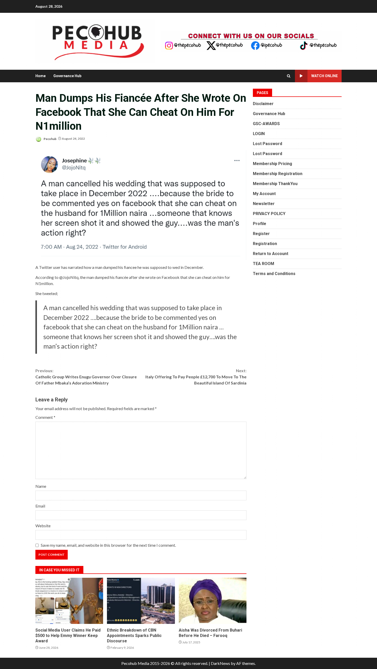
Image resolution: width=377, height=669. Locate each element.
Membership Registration (277, 173)
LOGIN (259, 133)
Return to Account (270, 253)
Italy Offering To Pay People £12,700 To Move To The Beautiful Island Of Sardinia (195, 376)
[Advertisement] (251, 40)
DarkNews (220, 663)
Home (40, 76)
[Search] (288, 76)
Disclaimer (263, 103)
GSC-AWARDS (266, 123)
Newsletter (264, 203)
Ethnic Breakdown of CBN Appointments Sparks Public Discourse (141, 601)
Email (40, 505)
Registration (265, 243)
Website (43, 525)
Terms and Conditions (274, 273)
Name (40, 486)
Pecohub (49, 138)
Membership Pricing (272, 163)
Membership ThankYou (275, 183)
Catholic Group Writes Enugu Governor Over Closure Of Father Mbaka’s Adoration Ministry (86, 376)
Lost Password (267, 143)
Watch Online (324, 76)
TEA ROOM (263, 263)
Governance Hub (67, 76)
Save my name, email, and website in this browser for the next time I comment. (108, 545)
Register (261, 233)
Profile (259, 223)
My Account (264, 193)
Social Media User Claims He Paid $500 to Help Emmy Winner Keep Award (69, 601)
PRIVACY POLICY (269, 213)
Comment (45, 417)
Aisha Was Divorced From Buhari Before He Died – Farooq (212, 601)
